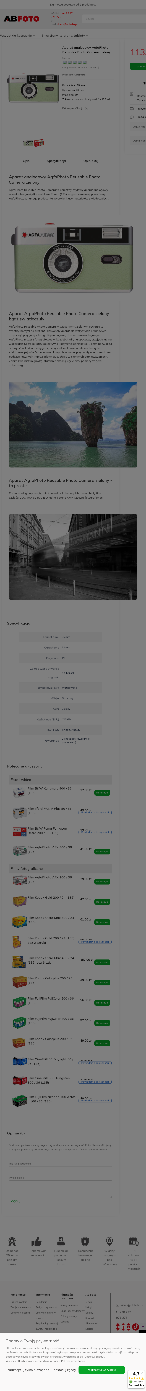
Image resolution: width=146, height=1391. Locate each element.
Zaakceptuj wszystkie (101, 1369)
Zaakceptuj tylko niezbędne (28, 1370)
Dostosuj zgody (65, 1370)
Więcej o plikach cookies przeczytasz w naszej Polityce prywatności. (46, 1361)
